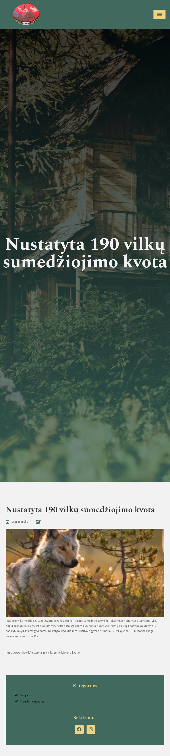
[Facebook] (79, 729)
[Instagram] (91, 729)
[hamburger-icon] (159, 14)
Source (10, 644)
